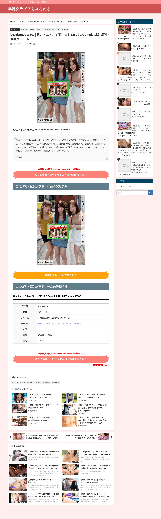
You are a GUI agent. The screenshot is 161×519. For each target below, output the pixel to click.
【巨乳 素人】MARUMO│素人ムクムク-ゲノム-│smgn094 (141, 103)
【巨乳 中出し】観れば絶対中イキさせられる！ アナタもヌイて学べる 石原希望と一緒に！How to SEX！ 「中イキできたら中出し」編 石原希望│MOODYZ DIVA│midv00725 (134, 33)
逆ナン (65, 29)
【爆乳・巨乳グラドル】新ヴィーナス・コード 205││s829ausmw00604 (141, 114)
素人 (48, 29)
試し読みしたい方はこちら (62, 275)
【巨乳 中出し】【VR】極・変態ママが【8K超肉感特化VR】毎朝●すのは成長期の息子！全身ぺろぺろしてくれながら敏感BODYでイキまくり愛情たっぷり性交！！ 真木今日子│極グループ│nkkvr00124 (134, 149)
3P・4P (56, 29)
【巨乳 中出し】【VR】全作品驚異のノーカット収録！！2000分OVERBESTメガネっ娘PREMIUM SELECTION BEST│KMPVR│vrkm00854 (134, 130)
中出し (40, 29)
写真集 (25, 29)
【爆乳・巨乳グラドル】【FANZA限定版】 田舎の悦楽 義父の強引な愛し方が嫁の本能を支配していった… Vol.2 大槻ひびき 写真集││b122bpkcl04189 (134, 169)
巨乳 (32, 29)
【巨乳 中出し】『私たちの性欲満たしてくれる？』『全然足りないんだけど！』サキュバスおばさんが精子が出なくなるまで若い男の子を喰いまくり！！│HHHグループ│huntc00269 (134, 75)
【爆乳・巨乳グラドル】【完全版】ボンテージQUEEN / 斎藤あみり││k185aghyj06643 (141, 58)
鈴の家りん (15, 29)
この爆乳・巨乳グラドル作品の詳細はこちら (62, 175)
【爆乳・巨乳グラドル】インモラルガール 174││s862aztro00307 (141, 90)
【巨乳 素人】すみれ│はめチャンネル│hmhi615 (141, 47)
